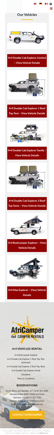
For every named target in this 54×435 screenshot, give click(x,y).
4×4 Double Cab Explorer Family (26, 371)
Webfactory (43, 433)
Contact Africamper (27, 415)
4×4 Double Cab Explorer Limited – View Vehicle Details (27, 60)
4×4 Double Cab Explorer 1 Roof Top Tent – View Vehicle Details (27, 111)
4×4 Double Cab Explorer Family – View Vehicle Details (27, 153)
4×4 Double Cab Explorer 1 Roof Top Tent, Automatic (26, 361)
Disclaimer (26, 375)
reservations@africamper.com (30, 404)
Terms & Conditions (26, 379)
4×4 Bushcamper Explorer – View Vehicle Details (27, 245)
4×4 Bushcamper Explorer (25, 355)
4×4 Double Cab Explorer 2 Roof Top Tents (26, 367)
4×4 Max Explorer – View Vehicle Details (27, 293)
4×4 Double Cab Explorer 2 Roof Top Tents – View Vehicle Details (27, 203)
